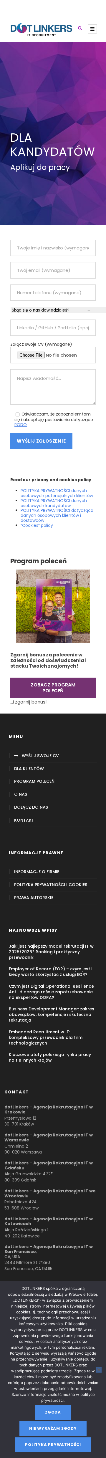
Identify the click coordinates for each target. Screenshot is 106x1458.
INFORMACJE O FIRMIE (36, 871)
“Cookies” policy (37, 525)
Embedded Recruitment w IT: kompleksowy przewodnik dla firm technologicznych (45, 1037)
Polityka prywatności (53, 1444)
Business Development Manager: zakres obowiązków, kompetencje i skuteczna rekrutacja (51, 1014)
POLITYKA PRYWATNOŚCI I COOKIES (50, 884)
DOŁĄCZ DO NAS (31, 807)
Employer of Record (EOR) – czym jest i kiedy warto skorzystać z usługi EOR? (50, 971)
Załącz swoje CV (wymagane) (41, 344)
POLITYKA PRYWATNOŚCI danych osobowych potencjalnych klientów (57, 493)
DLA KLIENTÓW (29, 768)
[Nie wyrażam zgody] (99, 1370)
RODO (20, 425)
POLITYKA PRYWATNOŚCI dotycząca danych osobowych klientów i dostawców (57, 515)
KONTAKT (24, 820)
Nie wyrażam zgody (53, 1428)
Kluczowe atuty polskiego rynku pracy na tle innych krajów (50, 1057)
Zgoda (53, 1412)
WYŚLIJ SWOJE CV (40, 755)
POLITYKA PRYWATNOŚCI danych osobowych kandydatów (54, 503)
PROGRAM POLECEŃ (34, 781)
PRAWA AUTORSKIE (33, 897)
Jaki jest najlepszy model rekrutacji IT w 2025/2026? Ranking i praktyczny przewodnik (51, 951)
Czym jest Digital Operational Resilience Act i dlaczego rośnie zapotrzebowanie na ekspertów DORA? (51, 991)
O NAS (20, 794)
